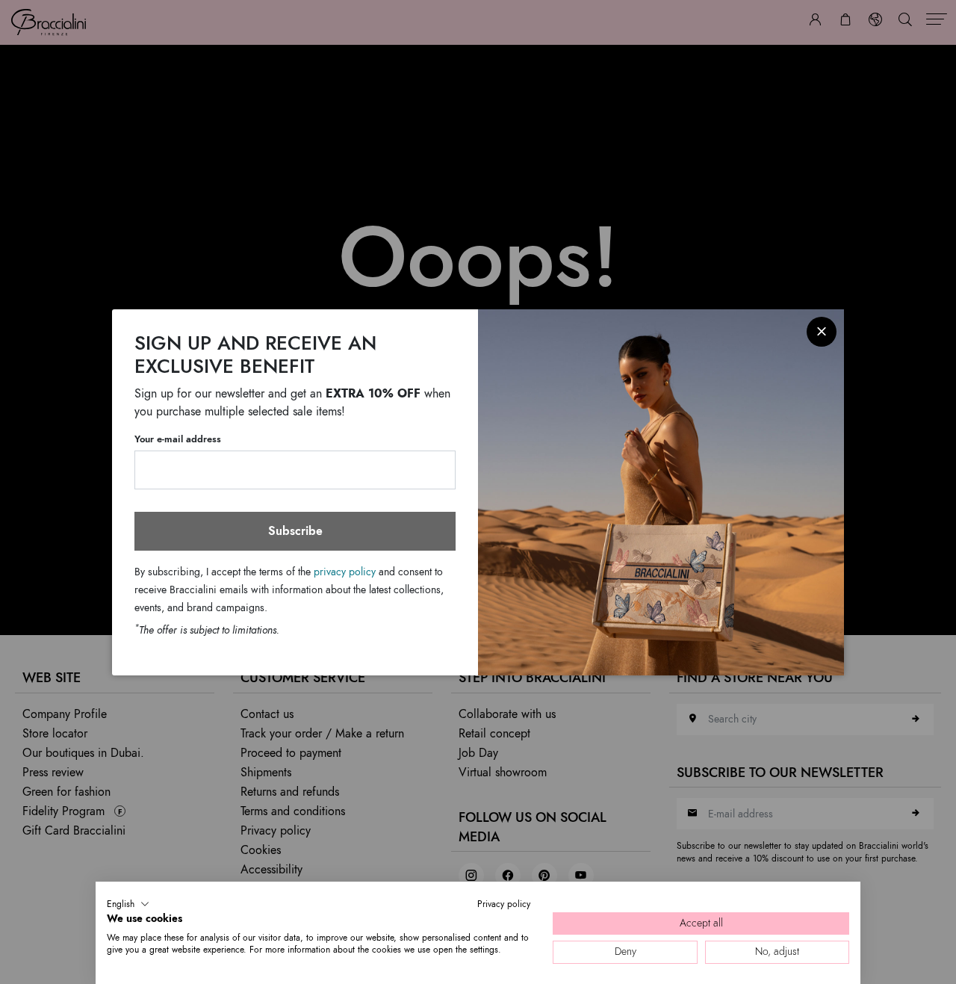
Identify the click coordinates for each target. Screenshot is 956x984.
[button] (128, 904)
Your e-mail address (177, 438)
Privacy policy (503, 904)
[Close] (821, 332)
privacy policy (345, 571)
